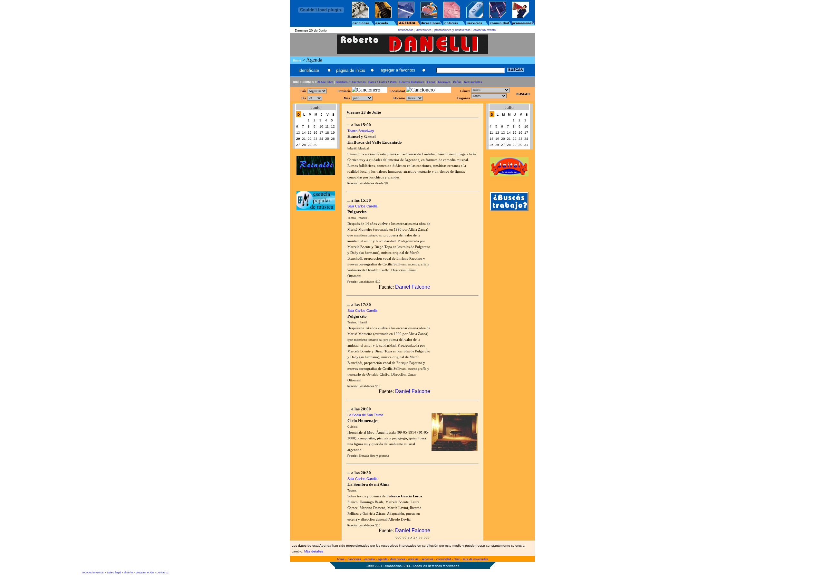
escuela (369, 559)
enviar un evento (484, 30)
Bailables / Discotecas (351, 82)
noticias (413, 559)
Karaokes (444, 82)
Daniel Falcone (412, 287)
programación (145, 572)
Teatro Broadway (360, 131)
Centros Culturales (411, 82)
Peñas (457, 82)
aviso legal (114, 572)
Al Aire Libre (325, 82)
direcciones (424, 30)
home (341, 559)
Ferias (431, 82)
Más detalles (313, 551)
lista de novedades (475, 559)
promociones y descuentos (452, 30)
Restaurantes (473, 82)
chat (457, 559)
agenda (382, 559)
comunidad (443, 559)
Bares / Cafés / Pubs (382, 82)
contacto (162, 572)
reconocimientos (93, 572)
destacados (405, 30)
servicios (427, 559)
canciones (354, 559)
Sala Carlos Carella (362, 206)
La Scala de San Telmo (365, 415)
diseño (128, 572)
